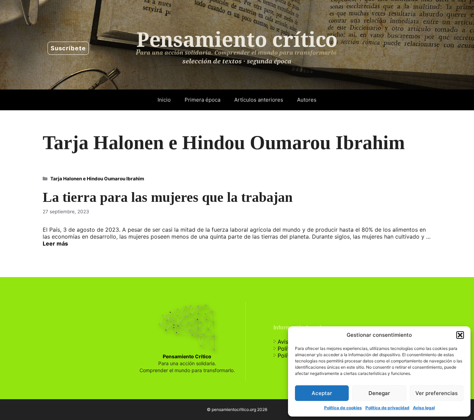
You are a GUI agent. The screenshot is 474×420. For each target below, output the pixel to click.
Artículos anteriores (258, 99)
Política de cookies (343, 407)
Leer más (55, 243)
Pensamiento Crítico (187, 356)
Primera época (202, 99)
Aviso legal (424, 407)
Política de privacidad (387, 407)
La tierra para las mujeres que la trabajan (168, 197)
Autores (306, 99)
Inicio (164, 99)
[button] (460, 335)
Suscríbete (68, 48)
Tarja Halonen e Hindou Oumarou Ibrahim (97, 178)
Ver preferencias (436, 393)
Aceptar (322, 393)
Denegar (379, 393)
